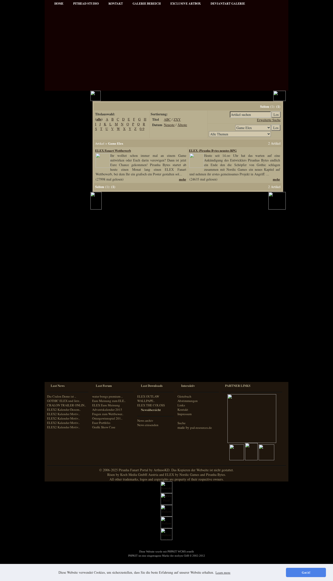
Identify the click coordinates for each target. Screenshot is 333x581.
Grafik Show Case (103, 427)
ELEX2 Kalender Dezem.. (64, 409)
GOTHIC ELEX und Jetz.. (64, 401)
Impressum (59, 142)
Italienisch (57, 359)
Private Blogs (60, 183)
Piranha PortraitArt (64, 216)
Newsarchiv (59, 135)
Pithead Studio (86, 3)
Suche (181, 423)
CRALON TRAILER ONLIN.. (66, 405)
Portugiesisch (59, 363)
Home (58, 3)
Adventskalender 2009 (66, 291)
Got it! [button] (306, 572)
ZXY (177, 119)
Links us (57, 128)
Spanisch (56, 372)
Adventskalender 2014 (66, 304)
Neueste (169, 124)
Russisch (56, 368)
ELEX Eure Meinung (106, 405)
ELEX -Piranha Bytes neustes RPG (213, 150)
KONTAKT (115, 3)
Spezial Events (61, 190)
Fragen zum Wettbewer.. (107, 414)
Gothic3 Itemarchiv (64, 258)
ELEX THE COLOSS (151, 405)
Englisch (56, 349)
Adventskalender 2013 (66, 297)
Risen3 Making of (63, 245)
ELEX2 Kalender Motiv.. (63, 414)
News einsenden (147, 425)
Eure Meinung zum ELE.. (109, 401)
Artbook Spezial (62, 196)
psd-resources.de (201, 427)
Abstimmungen (187, 401)
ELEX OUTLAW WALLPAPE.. (148, 398)
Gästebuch (184, 396)
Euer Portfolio (101, 423)
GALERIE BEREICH (147, 3)
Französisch (58, 354)
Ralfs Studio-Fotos (63, 210)
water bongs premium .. (107, 396)
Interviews (58, 177)
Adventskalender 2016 (66, 317)
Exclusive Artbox (185, 3)
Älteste (182, 124)
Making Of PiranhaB (65, 203)
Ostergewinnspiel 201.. (107, 418)
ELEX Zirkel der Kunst (66, 271)
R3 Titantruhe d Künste (67, 278)
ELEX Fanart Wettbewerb (113, 150)
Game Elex (115, 143)
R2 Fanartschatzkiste (65, 264)
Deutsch (56, 345)
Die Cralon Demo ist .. (61, 396)
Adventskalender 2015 (66, 311)
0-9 (142, 128)
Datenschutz (59, 148)
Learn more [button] (222, 572)
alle (98, 119)
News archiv (145, 420)
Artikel (56, 122)
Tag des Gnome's (62, 251)
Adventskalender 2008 (66, 284)
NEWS (56, 109)
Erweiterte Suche (269, 120)
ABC (167, 119)
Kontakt (182, 409)
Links (181, 405)
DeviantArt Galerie (228, 3)
